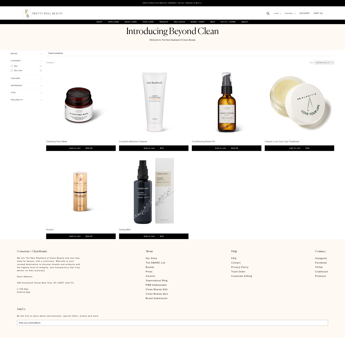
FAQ (233, 258)
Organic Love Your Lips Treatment (282, 141)
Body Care (131, 22)
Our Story (151, 258)
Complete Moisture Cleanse (133, 141)
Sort (311, 63)
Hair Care (148, 22)
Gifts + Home (228, 22)
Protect (50, 229)
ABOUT (245, 22)
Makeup (164, 22)
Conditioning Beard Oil (203, 141)
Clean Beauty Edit (157, 289)
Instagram (321, 258)
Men (212, 22)
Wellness (179, 22)
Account (305, 13)
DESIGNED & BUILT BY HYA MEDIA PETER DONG (42, 334)
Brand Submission (157, 298)
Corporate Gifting (241, 276)
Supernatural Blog (157, 280)
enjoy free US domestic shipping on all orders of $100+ (172, 3)
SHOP (99, 22)
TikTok (319, 267)
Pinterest (320, 276)
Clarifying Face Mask (56, 141)
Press (149, 272)
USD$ (276, 13)
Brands (150, 267)
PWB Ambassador (156, 285)
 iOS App (22, 289)
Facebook (321, 263)
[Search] (268, 13)
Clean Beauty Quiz (157, 294)
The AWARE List (155, 263)
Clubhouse (321, 272)
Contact (236, 263)
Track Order (238, 272)
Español (289, 13)
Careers (150, 276)
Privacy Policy (240, 267)
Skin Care (113, 22)
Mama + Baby (198, 22)
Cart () (318, 13)
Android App (23, 292)
